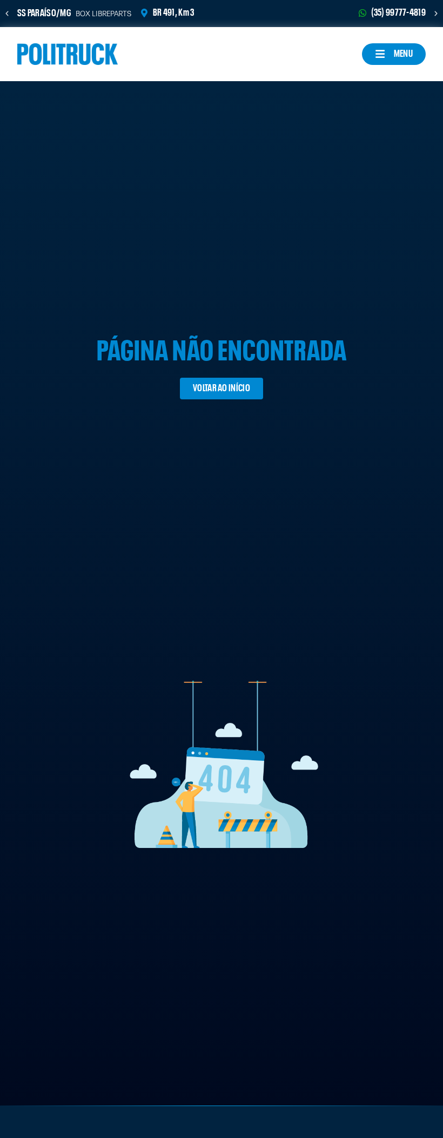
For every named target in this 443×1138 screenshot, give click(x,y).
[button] (7, 13)
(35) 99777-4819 (398, 13)
